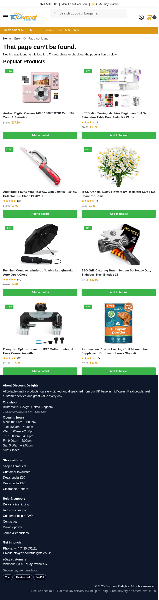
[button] (9, 15)
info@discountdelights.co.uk (32, 553)
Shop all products (14, 466)
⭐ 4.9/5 (105, 4)
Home (7, 38)
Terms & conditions (16, 533)
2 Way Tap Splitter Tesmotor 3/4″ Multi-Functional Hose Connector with (38, 351)
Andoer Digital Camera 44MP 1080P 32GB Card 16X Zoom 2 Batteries (39, 115)
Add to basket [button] (40, 135)
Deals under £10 (14, 483)
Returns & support (15, 510)
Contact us (10, 521)
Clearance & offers (15, 489)
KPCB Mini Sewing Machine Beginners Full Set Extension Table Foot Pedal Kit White (114, 115)
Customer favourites (16, 472)
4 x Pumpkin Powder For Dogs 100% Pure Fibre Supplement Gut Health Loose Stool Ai (115, 351)
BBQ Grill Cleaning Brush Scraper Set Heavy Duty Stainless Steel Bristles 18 (116, 272)
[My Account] (141, 17)
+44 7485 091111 (25, 548)
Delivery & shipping (16, 504)
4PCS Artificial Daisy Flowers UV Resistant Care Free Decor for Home (118, 194)
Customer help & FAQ (18, 515)
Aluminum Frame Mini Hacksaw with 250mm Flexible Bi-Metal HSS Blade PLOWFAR (40, 194)
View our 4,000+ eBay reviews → (25, 564)
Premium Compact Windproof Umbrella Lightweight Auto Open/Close (39, 272)
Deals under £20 (14, 477)
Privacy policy (12, 527)
